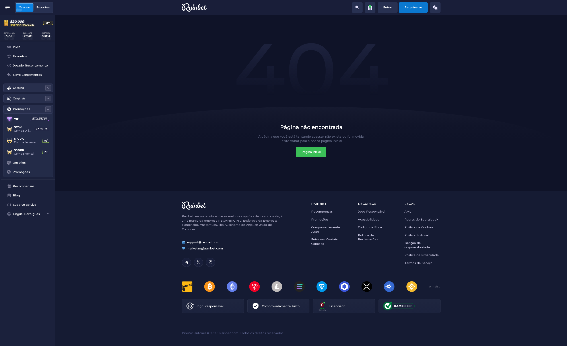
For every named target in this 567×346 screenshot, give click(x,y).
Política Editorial (416, 235)
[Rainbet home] (194, 7)
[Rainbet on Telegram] (186, 262)
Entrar (387, 7)
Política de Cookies (418, 227)
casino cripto (269, 216)
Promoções (319, 219)
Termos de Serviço (418, 263)
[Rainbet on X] (198, 262)
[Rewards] (370, 7)
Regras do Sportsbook (421, 219)
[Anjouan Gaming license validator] (322, 306)
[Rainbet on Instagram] (210, 262)
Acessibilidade (368, 219)
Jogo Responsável (371, 211)
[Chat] (435, 7)
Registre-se (413, 7)
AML (407, 211)
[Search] (357, 7)
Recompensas (322, 211)
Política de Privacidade (421, 255)
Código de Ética (370, 227)
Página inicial (311, 152)
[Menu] (7, 7)
